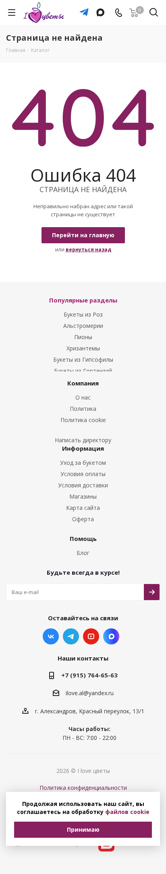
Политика (83, 408)
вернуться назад (88, 249)
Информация (83, 448)
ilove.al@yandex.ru (90, 693)
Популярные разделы (83, 300)
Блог (83, 553)
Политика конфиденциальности (83, 787)
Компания (83, 383)
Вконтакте (51, 636)
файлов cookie (127, 812)
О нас (83, 397)
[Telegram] (82, 8)
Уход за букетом (83, 462)
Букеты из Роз (83, 314)
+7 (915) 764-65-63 (89, 675)
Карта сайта (83, 508)
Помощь (83, 538)
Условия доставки (83, 485)
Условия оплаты (83, 474)
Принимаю (83, 829)
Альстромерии (83, 325)
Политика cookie (83, 420)
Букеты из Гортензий (83, 371)
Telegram (71, 636)
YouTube (91, 636)
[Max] (98, 8)
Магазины (83, 496)
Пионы (83, 337)
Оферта (83, 519)
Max (111, 636)
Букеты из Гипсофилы (83, 359)
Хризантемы (83, 348)
